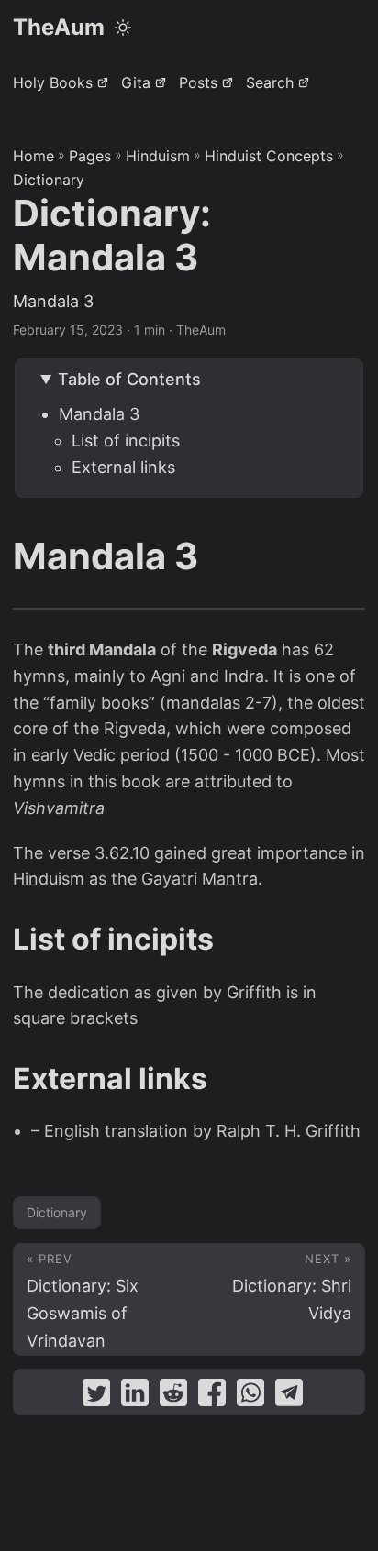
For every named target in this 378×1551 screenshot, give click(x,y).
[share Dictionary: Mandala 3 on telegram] (289, 1396)
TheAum (59, 27)
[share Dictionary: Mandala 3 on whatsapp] (250, 1396)
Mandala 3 (99, 414)
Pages (90, 156)
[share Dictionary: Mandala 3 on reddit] (173, 1396)
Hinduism (158, 156)
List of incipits (126, 440)
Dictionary (48, 179)
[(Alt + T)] (123, 27)
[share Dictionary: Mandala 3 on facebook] (212, 1396)
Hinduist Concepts (269, 156)
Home (33, 156)
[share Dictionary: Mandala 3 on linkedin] (135, 1396)
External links (123, 467)
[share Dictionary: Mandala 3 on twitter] (96, 1396)
